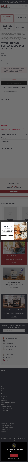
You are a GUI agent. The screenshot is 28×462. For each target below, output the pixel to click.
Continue (7, 235)
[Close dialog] (26, 222)
